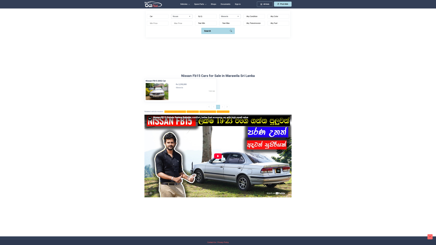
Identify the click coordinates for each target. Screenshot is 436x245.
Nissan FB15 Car (192, 111)
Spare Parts (199, 4)
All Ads (266, 4)
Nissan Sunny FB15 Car (207, 111)
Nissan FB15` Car (223, 111)
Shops (213, 4)
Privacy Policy (223, 242)
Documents (225, 4)
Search (207, 31)
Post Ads (284, 4)
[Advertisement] (218, 57)
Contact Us (211, 242)
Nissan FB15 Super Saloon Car (175, 111)
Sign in (238, 4)
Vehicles (184, 4)
